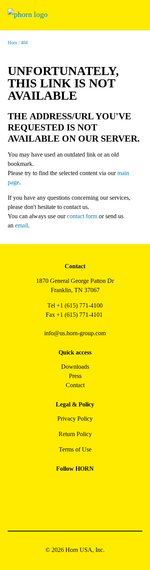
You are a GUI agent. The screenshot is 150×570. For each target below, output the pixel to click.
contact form (82, 216)
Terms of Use (75, 449)
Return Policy (75, 434)
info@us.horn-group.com (75, 333)
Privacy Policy (75, 418)
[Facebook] (49, 486)
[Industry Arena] (84, 507)
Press (75, 376)
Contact (75, 385)
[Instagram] (66, 486)
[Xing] (101, 486)
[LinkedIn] (84, 486)
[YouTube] (66, 507)
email (21, 225)
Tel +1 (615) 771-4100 (75, 305)
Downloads (75, 366)
